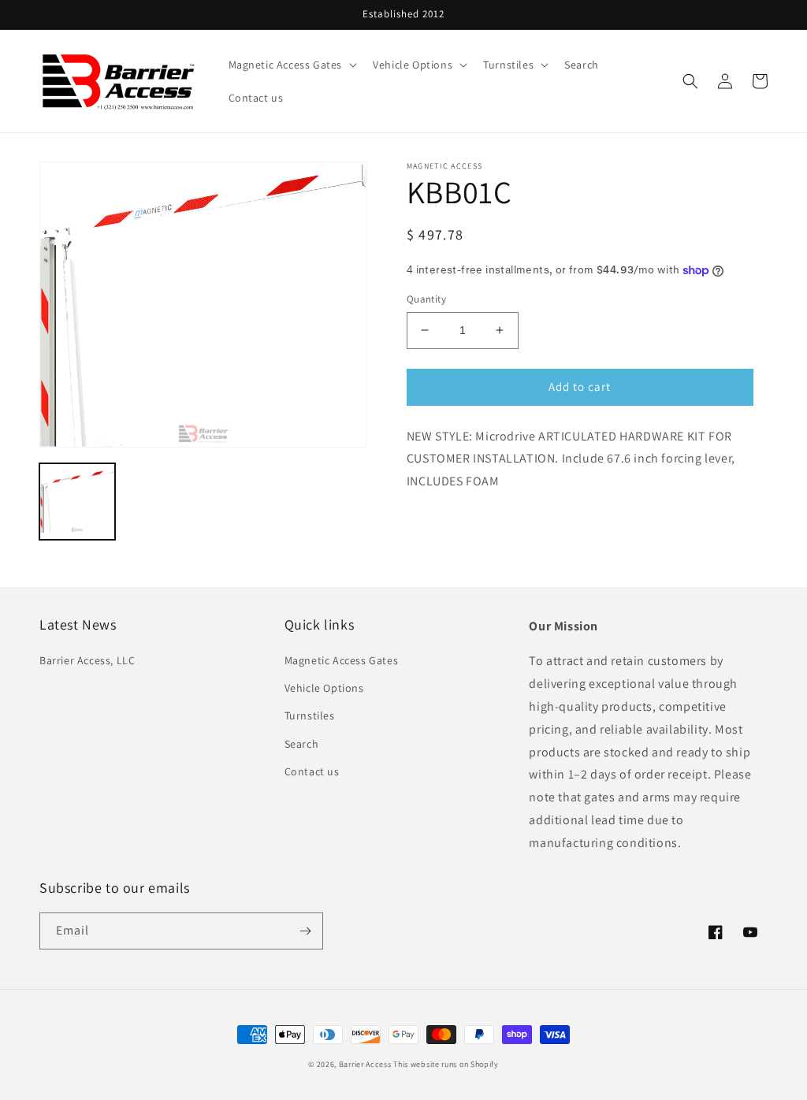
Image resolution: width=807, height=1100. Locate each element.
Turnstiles (309, 715)
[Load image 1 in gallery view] (77, 501)
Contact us (312, 771)
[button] (291, 64)
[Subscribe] (305, 930)
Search (301, 744)
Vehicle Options (324, 688)
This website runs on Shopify (446, 1064)
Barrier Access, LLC (87, 660)
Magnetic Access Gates (341, 660)
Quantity (426, 299)
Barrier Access (365, 1064)
